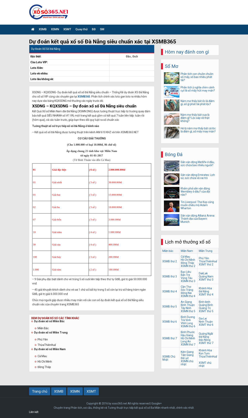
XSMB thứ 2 (169, 261)
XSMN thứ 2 (188, 266)
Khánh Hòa (205, 288)
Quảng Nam (206, 276)
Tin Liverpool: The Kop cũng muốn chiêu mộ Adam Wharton (197, 205)
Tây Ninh (186, 308)
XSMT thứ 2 (206, 264)
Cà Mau (42, 356)
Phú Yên (43, 339)
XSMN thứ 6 (188, 326)
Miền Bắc (43, 328)
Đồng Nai (186, 292)
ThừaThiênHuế (47, 344)
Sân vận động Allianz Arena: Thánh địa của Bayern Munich (198, 218)
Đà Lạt (185, 358)
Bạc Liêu (186, 271)
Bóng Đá (174, 154)
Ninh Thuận (206, 321)
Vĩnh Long (187, 323)
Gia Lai (203, 318)
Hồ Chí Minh (45, 361)
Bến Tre (185, 274)
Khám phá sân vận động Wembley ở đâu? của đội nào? (195, 191)
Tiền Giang (187, 355)
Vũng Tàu (186, 278)
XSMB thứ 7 (169, 338)
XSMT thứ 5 (206, 311)
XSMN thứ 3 (188, 281)
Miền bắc (167, 250)
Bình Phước (188, 332)
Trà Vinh (186, 320)
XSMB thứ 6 (169, 321)
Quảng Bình (206, 305)
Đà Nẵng (204, 291)
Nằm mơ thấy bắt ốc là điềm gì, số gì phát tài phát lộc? (197, 102)
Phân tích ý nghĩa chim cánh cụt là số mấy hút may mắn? (198, 89)
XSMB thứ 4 (169, 291)
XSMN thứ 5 (188, 311)
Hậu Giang (187, 335)
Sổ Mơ (171, 66)
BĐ (94, 29)
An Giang (186, 301)
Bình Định (204, 301)
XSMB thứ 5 (169, 306)
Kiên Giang (187, 351)
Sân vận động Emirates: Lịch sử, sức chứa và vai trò (198, 176)
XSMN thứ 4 (188, 296)
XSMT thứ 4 (206, 294)
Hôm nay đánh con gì (187, 52)
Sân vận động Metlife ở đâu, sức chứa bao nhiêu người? (197, 164)
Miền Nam (187, 250)
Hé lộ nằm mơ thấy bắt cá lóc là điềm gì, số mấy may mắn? (198, 130)
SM (102, 29)
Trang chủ (39, 391)
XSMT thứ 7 (206, 343)
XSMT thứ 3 (206, 279)
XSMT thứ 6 (206, 324)
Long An (186, 341)
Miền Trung (205, 250)
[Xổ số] (33, 30)
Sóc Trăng (187, 289)
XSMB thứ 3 (169, 276)
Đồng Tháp (44, 367)
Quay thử (81, 29)
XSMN (55, 29)
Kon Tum (204, 353)
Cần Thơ (186, 286)
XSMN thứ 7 (188, 344)
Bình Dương (188, 317)
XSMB (43, 29)
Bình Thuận (188, 305)
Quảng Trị (205, 308)
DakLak (203, 273)
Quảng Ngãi (206, 333)
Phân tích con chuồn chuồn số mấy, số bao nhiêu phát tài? (197, 77)
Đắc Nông (204, 339)
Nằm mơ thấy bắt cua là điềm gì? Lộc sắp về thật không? (195, 118)
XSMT (67, 29)
